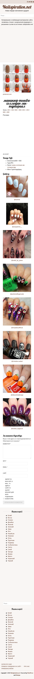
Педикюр (11, 542)
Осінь (10, 538)
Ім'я (4, 461)
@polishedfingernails (17, 294)
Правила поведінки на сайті (11, 666)
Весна (10, 518)
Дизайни (11, 522)
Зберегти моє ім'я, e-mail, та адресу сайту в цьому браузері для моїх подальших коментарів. (9, 489)
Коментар (7, 444)
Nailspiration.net (17, 7)
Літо (9, 531)
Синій (10, 549)
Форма (10, 554)
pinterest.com (7, 94)
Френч (10, 556)
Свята (10, 547)
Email (5, 467)
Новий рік (11, 533)
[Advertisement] (17, 44)
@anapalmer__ (17, 227)
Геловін (10, 520)
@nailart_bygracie (17, 428)
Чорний (10, 561)
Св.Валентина (12, 545)
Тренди (10, 552)
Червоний (11, 558)
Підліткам (11, 540)
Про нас (27, 666)
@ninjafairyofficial (17, 327)
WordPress (30, 673)
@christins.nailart (17, 361)
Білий (10, 515)
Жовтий (10, 524)
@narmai (17, 199)
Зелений (11, 527)
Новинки (11, 536)
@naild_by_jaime (17, 260)
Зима (9, 529)
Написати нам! (6, 664)
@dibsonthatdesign (17, 395)
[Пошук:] (17, 15)
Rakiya (18, 675)
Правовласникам (7, 668)
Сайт (4, 473)
